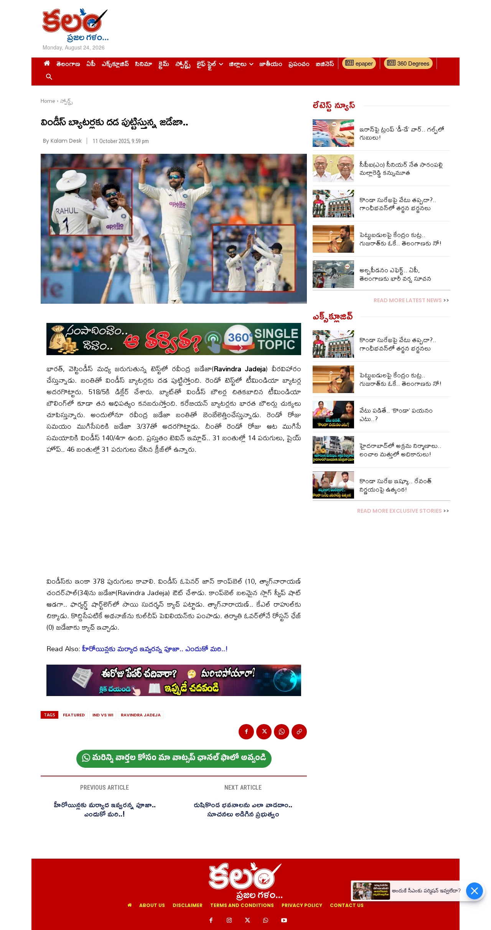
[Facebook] (246, 731)
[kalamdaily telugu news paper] (106, 25)
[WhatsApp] (281, 731)
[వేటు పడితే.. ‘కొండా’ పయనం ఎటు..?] (333, 414)
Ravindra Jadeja (141, 715)
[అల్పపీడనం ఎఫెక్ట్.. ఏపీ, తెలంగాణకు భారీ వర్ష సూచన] (333, 274)
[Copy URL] (299, 731)
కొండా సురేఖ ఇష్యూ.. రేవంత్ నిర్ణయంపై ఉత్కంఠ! (395, 484)
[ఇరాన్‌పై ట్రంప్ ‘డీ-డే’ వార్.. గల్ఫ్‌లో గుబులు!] (333, 133)
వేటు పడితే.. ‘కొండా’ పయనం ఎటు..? (396, 414)
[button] (49, 77)
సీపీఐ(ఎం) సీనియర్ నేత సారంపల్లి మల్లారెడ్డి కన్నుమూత (401, 168)
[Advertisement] (319, 25)
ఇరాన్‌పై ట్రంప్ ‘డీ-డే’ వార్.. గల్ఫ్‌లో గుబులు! (401, 133)
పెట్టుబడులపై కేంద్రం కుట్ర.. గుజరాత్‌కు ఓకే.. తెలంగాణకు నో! (400, 238)
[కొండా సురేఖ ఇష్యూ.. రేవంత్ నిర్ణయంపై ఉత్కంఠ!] (333, 485)
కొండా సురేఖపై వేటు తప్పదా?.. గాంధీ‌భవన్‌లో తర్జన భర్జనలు (398, 203)
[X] (264, 731)
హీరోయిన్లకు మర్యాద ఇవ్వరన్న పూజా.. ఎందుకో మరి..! (155, 649)
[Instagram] (229, 921)
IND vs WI (102, 715)
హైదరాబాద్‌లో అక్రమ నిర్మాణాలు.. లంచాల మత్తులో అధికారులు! (400, 449)
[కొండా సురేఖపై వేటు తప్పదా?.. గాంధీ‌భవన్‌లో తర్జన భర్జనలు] (333, 203)
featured (74, 715)
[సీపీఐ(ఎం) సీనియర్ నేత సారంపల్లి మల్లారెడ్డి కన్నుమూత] (333, 168)
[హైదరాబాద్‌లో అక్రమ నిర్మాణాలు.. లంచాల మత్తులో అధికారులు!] (333, 450)
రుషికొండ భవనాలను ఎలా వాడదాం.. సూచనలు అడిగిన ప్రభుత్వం (243, 809)
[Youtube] (284, 921)
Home (48, 100)
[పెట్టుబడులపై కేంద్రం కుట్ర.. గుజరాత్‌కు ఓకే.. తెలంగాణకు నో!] (333, 239)
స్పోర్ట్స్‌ (66, 100)
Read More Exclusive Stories (399, 511)
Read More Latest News (408, 300)
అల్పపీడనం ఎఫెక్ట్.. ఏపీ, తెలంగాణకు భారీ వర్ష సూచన (395, 274)
